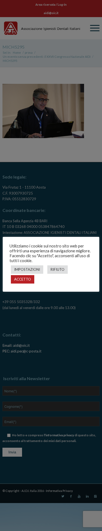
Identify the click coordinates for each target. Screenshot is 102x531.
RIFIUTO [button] (57, 269)
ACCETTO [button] (22, 279)
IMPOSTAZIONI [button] (27, 269)
